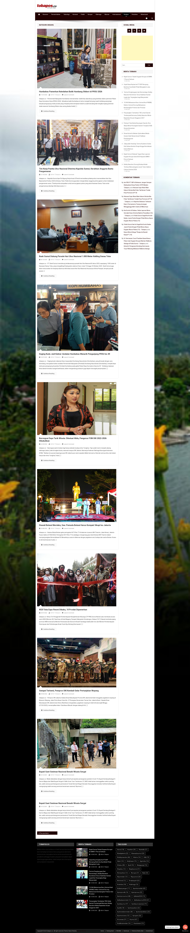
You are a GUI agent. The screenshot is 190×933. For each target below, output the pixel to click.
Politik (83, 14)
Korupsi (90, 14)
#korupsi (135, 873)
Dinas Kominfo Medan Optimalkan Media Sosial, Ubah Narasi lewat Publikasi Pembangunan (136, 136)
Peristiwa (135, 14)
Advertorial (144, 14)
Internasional (117, 14)
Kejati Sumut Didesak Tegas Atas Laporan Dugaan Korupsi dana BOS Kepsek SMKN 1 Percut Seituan (137, 156)
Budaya (126, 14)
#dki (146, 857)
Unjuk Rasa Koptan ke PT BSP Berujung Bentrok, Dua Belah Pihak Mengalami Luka (137, 86)
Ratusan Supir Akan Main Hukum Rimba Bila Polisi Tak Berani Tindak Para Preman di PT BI (137, 190)
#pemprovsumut (124, 896)
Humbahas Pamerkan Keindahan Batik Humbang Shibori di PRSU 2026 (70, 91)
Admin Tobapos (55, 95)
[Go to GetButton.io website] (185, 931)
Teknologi (66, 14)
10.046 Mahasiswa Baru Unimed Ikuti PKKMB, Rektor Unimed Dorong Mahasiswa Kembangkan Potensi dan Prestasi (138, 105)
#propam (136, 915)
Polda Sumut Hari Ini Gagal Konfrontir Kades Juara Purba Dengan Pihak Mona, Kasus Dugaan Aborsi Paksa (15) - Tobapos (137, 227)
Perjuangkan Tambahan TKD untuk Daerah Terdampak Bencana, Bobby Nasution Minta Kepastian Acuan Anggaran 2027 (137, 115)
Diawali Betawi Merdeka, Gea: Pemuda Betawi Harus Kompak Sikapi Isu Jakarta (75, 525)
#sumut (133, 919)
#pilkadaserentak (124, 900)
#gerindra (144, 861)
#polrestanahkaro (143, 912)
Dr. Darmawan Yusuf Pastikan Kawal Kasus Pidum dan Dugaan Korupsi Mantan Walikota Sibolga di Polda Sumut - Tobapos (137, 241)
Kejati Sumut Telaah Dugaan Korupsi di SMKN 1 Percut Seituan (138, 78)
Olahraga (98, 14)
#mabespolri (134, 880)
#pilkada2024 (139, 896)
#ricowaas (121, 919)
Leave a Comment (69, 95)
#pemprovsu (136, 892)
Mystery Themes (81, 931)
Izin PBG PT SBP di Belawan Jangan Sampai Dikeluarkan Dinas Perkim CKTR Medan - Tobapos (137, 185)
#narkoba (121, 884)
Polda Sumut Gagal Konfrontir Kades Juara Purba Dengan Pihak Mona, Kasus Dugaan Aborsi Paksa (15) (138, 218)
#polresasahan (133, 908)
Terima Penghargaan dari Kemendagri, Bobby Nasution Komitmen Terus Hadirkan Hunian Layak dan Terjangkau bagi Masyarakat (138, 94)
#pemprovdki (122, 892)
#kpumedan (122, 877)
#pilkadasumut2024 (141, 900)
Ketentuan (126, 931)
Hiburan (106, 14)
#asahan (131, 849)
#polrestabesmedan (125, 912)
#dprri (120, 861)
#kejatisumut (134, 869)
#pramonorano (123, 915)
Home (102, 931)
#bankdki (143, 849)
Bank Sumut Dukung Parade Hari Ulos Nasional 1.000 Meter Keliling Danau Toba (75, 256)
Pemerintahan (55, 14)
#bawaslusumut (137, 853)
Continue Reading (48, 111)
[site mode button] (148, 18)
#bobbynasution (123, 857)
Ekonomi (45, 14)
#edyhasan (132, 861)
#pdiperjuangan (123, 888)
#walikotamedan (124, 923)
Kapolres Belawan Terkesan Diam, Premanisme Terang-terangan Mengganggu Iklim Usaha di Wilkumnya (137, 204)
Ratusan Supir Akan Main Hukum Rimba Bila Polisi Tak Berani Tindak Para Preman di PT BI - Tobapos (138, 199)
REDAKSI (118, 931)
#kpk (145, 873)
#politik (120, 908)
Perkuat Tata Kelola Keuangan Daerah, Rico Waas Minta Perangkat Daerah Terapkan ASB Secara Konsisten (138, 125)
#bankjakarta (122, 853)
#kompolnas (122, 873)
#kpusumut (136, 877)
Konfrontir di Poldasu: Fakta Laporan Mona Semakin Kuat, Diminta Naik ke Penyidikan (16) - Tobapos (138, 213)
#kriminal (121, 880)
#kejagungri (142, 865)
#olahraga (133, 884)
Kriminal (75, 14)
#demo (137, 857)
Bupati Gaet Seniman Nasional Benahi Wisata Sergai (62, 772)
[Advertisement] (137, 48)
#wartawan (138, 923)
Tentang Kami (110, 931)
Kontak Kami (149, 931)
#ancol (120, 849)
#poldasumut (122, 904)
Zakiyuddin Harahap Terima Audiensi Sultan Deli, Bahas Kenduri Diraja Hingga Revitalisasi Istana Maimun (138, 146)
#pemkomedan (139, 888)
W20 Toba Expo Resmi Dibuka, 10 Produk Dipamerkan (63, 609)
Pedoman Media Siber (138, 931)
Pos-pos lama (44, 833)
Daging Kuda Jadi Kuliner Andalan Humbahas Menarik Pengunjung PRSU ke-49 (74, 354)
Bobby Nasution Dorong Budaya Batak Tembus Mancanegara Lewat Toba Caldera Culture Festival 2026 (137, 167)
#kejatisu (121, 869)
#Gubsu (121, 865)
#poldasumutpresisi (139, 904)
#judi (131, 865)
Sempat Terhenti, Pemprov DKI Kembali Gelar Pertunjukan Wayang (69, 690)
